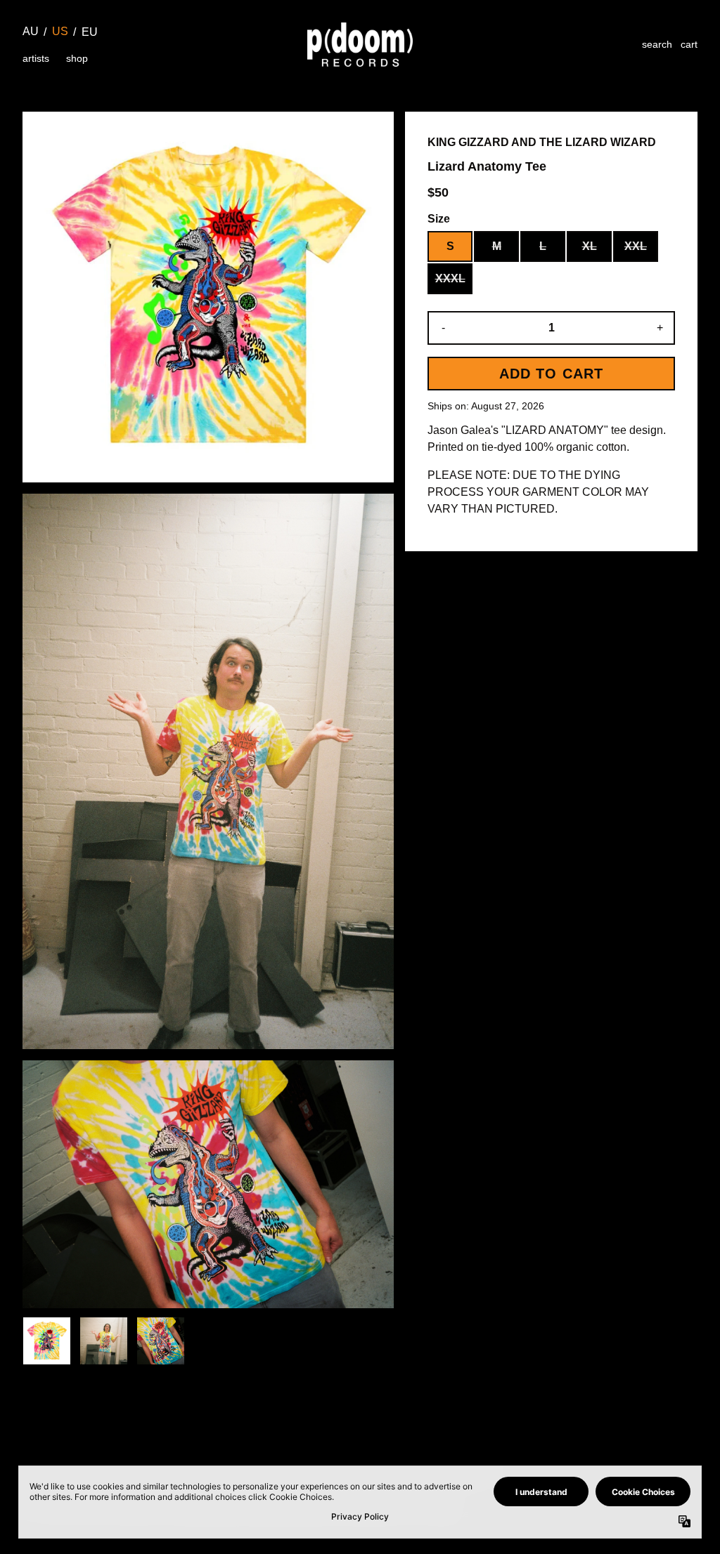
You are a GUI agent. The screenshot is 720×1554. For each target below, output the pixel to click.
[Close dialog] (688, 1404)
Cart (689, 44)
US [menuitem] (60, 31)
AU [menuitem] (30, 31)
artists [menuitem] (35, 58)
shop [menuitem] (77, 58)
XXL (635, 246)
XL (589, 246)
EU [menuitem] (90, 32)
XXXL (450, 278)
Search (657, 44)
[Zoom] (208, 297)
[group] (46, 1341)
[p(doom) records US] (360, 44)
